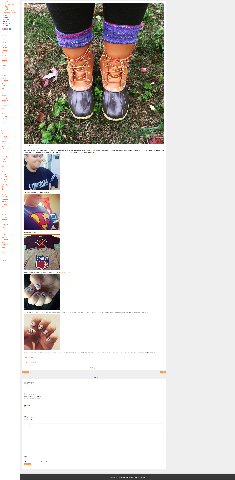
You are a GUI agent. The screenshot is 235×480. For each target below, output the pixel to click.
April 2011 (3, 193)
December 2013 (5, 140)
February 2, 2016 (32, 148)
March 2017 (4, 75)
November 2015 (5, 101)
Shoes (25, 360)
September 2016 (5, 85)
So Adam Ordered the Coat (30, 362)
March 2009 (4, 234)
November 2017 (5, 62)
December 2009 (5, 219)
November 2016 (5, 82)
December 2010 (5, 199)
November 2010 (5, 201)
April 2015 (3, 113)
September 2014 (5, 125)
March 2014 (4, 135)
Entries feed (4, 260)
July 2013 (3, 148)
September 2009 (5, 224)
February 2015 (4, 116)
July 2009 (3, 227)
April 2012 (3, 173)
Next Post (163, 371)
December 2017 (5, 60)
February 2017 (4, 77)
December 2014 (5, 120)
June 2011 (3, 189)
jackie (26, 148)
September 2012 (5, 164)
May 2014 (3, 131)
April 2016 (3, 93)
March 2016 (4, 95)
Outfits (39, 148)
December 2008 (5, 239)
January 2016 (4, 98)
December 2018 (5, 50)
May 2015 (3, 111)
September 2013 (5, 144)
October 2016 (4, 83)
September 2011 (5, 184)
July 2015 (3, 108)
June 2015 (3, 110)
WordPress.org (4, 263)
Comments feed (5, 262)
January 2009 (4, 237)
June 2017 (3, 70)
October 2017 (4, 63)
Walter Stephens (30, 382)
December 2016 (5, 80)
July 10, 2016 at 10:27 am (31, 417)
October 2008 (4, 242)
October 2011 (4, 183)
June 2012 (3, 169)
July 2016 (3, 88)
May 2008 (3, 250)
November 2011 (5, 181)
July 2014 (3, 128)
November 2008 (5, 241)
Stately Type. (63, 272)
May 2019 (3, 43)
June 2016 (3, 90)
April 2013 (3, 153)
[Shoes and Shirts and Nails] (94, 144)
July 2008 (3, 247)
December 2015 (5, 100)
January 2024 (4, 42)
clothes (48, 148)
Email (25, 451)
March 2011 (4, 194)
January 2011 (4, 197)
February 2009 (4, 236)
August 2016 (4, 87)
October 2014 (4, 123)
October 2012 (4, 163)
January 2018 (4, 58)
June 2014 (3, 130)
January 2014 (4, 138)
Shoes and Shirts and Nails (30, 146)
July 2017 (3, 68)
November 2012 (5, 161)
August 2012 (4, 166)
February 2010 (4, 216)
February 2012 (4, 176)
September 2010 (5, 204)
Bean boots (92, 150)
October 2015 (4, 103)
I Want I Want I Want (29, 357)
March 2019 (4, 45)
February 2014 (4, 136)
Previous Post (25, 371)
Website (25, 456)
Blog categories (6, 23)
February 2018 (4, 57)
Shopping (42, 148)
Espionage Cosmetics (48, 352)
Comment (26, 430)
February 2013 (4, 156)
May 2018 (3, 52)
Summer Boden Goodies (29, 364)
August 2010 (4, 206)
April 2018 (3, 53)
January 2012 (4, 178)
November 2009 (5, 221)
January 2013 (4, 158)
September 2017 (5, 65)
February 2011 (4, 196)
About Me (5, 15)
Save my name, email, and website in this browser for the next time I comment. (40, 461)
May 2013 (3, 151)
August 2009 (4, 226)
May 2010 (3, 211)
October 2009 (4, 222)
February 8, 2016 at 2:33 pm (32, 394)
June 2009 (3, 229)
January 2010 (4, 217)
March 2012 (4, 174)
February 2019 (4, 47)
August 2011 (4, 186)
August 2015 (4, 106)
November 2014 (5, 121)
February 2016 (4, 96)
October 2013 (4, 143)
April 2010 (3, 212)
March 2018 (4, 55)
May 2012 (3, 171)
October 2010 (4, 202)
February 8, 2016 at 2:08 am (32, 383)
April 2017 (3, 73)
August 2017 (4, 67)
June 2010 (3, 209)
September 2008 (5, 244)
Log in (3, 258)
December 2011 (5, 179)
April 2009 (3, 232)
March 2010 (4, 214)
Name (25, 445)
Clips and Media (6, 21)
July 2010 (3, 207)
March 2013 (4, 154)
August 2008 (4, 246)
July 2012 (3, 168)
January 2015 (4, 118)
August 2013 (4, 146)
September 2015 (5, 105)
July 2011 (3, 188)
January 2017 (4, 78)
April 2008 (3, 252)
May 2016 (3, 91)
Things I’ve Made (6, 19)
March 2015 (4, 115)
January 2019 (4, 48)
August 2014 (4, 126)
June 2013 (3, 149)
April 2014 (3, 133)
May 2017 (3, 72)
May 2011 (3, 191)
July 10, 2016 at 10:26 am (31, 406)
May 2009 (3, 231)
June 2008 (3, 249)
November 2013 (5, 141)
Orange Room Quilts (7, 17)
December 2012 (5, 159)
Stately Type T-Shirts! (29, 359)
